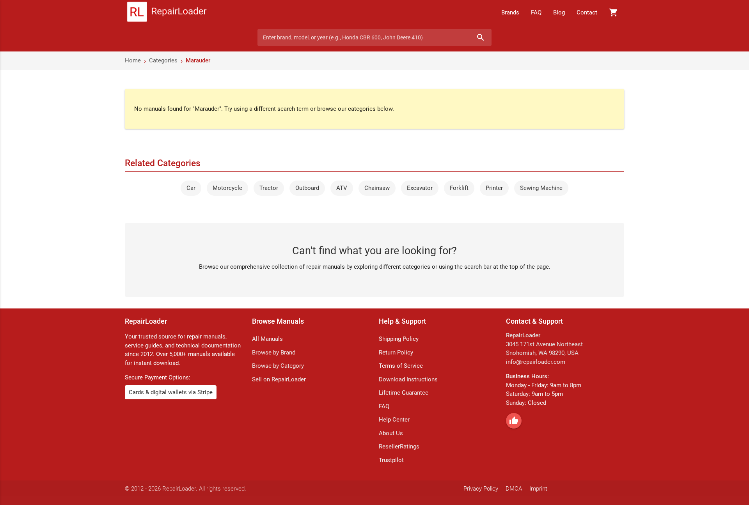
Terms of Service (401, 365)
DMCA (514, 488)
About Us (391, 433)
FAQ (536, 12)
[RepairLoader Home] (167, 12)
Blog (559, 12)
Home (133, 60)
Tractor (268, 187)
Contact (587, 12)
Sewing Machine (541, 187)
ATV (341, 187)
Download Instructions (408, 379)
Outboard (307, 187)
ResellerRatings (399, 446)
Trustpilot (391, 460)
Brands (510, 12)
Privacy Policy (480, 488)
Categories (163, 60)
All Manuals (267, 338)
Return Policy (396, 352)
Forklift (459, 187)
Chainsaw (377, 187)
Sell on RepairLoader (279, 379)
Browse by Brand (273, 352)
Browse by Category (278, 365)
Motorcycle (227, 187)
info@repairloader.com (535, 361)
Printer (494, 187)
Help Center (394, 419)
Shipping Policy (399, 338)
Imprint (538, 488)
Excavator (420, 187)
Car (190, 187)
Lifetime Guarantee (403, 392)
